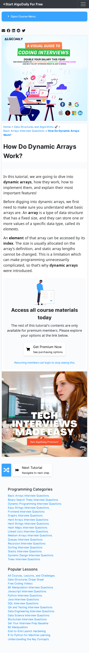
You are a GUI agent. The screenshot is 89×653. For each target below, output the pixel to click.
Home (7, 126)
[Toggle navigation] (83, 4)
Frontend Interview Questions (26, 511)
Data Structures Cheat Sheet (26, 579)
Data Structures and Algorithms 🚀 (36, 126)
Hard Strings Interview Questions (28, 523)
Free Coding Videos (20, 583)
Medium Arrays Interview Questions (30, 535)
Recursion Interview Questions (27, 543)
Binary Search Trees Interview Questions (33, 499)
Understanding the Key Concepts (28, 639)
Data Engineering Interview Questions (31, 611)
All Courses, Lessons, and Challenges (31, 575)
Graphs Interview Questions (25, 515)
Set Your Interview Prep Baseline (28, 623)
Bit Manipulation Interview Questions (30, 587)
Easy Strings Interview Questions (28, 507)
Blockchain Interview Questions (27, 619)
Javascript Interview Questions (27, 591)
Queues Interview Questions (25, 539)
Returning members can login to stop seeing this (44, 362)
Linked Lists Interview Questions (28, 531)
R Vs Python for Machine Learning (29, 635)
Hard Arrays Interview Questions (28, 519)
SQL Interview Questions (23, 603)
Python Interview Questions (25, 595)
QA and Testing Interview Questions (30, 607)
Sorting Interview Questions (25, 547)
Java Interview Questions (23, 599)
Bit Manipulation (18, 627)
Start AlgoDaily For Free (24, 4)
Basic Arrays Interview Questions (23, 130)
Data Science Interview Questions (28, 615)
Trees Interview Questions (24, 559)
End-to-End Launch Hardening (27, 631)
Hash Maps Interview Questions (27, 527)
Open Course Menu (23, 16)
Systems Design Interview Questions (30, 555)
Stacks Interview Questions (25, 551)
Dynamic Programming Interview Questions (34, 503)
